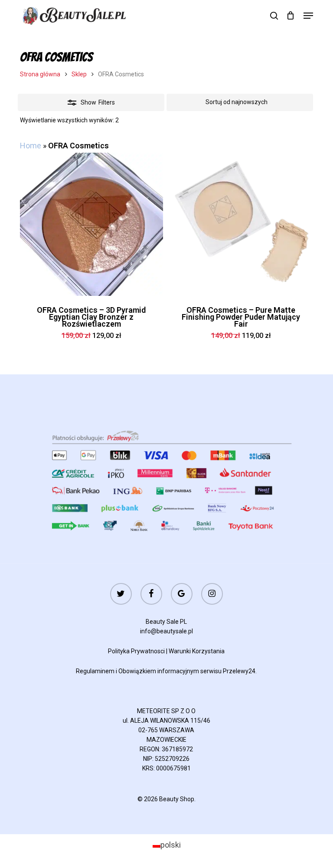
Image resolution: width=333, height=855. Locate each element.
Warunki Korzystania (197, 651)
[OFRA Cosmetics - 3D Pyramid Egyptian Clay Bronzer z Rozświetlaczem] (91, 224)
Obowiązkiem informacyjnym (158, 671)
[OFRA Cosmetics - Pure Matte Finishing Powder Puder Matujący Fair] (241, 224)
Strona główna (40, 74)
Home (30, 145)
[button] (308, 15)
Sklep (79, 74)
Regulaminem (95, 671)
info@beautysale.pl (166, 631)
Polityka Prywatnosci (136, 651)
